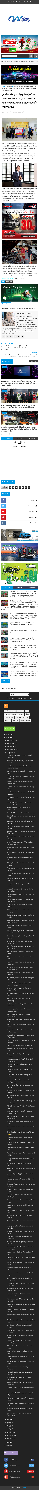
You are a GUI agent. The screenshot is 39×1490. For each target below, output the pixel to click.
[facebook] (8, 2)
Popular (7, 588)
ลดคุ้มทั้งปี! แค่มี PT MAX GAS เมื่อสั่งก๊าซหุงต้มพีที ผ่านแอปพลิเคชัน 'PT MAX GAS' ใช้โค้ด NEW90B (23, 647)
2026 (7, 734)
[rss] (22, 2)
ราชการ (25, 717)
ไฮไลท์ (19, 588)
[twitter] (11, 2)
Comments (32, 588)
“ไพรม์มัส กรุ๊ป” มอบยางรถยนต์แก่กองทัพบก (19, 1045)
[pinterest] (14, 2)
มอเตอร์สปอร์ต (9, 717)
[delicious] (30, 2)
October (10, 746)
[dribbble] (19, 2)
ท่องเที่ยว (7, 714)
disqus (19, 438)
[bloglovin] (16, 2)
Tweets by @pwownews (8, 688)
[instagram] (27, 2)
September (10, 749)
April (8, 1429)
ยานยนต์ (9, 86)
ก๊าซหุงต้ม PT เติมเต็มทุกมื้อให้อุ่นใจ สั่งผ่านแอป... (21, 813)
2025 (7, 737)
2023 (7, 1445)
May (8, 1426)
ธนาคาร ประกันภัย (17, 714)
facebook (32, 438)
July (8, 1419)
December (10, 740)
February (10, 1435)
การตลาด (4, 413)
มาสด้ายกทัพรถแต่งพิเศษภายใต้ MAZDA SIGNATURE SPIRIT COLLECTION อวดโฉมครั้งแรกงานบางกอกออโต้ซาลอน (19, 406)
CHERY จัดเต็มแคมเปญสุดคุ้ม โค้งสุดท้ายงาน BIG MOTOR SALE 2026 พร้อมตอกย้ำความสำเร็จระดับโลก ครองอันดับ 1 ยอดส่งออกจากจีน (19, 429)
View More (34, 361)
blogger (7, 438)
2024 (7, 1442)
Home (3, 86)
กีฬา (27, 711)
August (9, 753)
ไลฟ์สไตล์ (7, 720)
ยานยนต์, (21, 112)
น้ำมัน (27, 714)
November (10, 743)
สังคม (22, 720)
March (9, 1432)
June (8, 1423)
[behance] (25, 2)
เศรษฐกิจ (15, 720)
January (9, 1438)
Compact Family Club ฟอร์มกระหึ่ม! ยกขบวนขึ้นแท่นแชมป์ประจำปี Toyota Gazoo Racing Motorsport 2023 (23, 639)
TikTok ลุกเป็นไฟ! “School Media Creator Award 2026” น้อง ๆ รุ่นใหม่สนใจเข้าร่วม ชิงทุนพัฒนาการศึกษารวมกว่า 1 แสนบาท (24, 673)
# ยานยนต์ (9, 281)
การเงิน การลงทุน (10, 711)
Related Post (6, 361)
